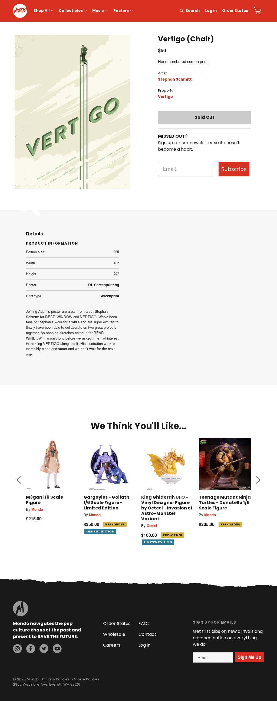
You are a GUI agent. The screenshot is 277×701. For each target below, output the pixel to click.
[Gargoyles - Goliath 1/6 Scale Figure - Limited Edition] (110, 464)
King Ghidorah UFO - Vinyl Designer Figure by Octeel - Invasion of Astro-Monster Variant (167, 508)
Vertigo (165, 96)
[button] (18, 479)
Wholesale (114, 634)
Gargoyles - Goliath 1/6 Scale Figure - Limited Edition (106, 502)
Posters (121, 10)
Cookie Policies (86, 679)
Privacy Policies (56, 679)
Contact (147, 634)
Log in (211, 10)
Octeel (152, 525)
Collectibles (71, 10)
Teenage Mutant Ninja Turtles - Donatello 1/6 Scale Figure (225, 502)
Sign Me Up (249, 657)
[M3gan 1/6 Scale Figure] (52, 464)
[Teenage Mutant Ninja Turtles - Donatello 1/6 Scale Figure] (225, 464)
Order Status (235, 10)
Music (98, 10)
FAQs (144, 623)
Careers (111, 645)
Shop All (42, 10)
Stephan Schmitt (175, 79)
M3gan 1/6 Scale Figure (44, 500)
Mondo (37, 509)
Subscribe (234, 169)
